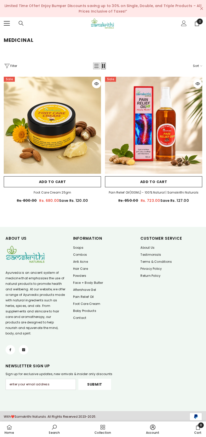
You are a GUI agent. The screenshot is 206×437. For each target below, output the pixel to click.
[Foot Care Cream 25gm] (52, 125)
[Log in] (184, 23)
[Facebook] (10, 350)
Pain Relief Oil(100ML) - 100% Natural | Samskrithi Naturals (153, 192)
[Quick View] (96, 83)
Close (201, 9)
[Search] (21, 23)
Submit (94, 384)
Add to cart (52, 181)
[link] (54, 429)
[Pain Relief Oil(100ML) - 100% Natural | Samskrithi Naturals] (153, 125)
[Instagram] (23, 350)
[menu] (7, 23)
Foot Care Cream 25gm (52, 192)
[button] (96, 66)
